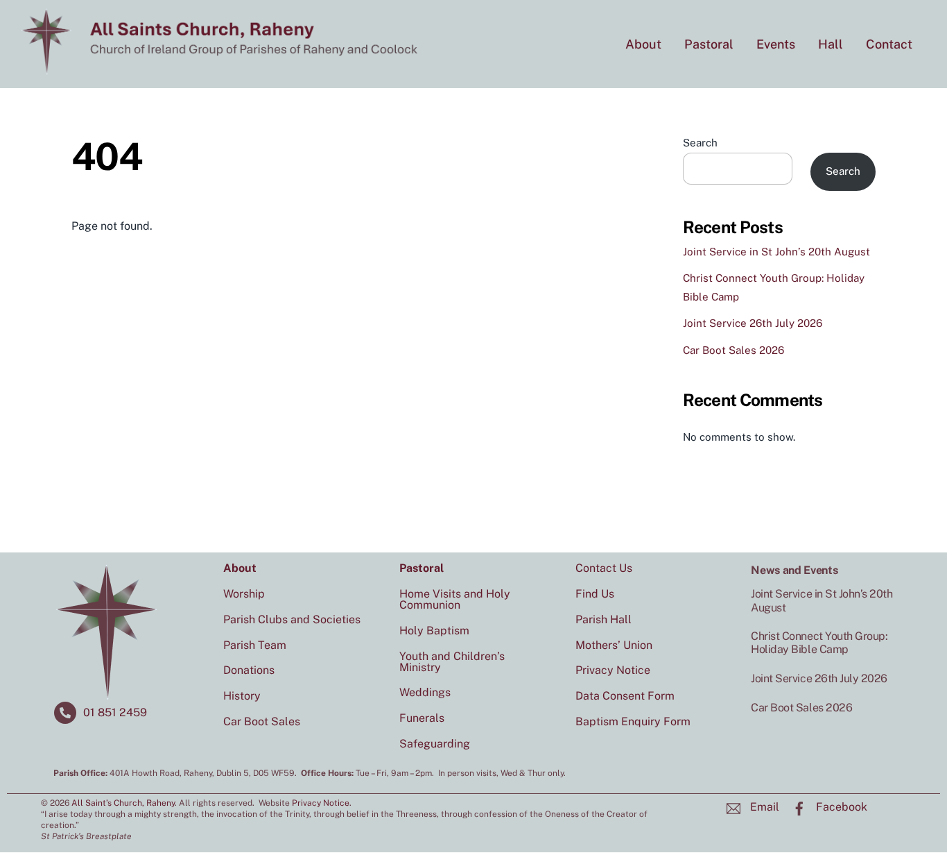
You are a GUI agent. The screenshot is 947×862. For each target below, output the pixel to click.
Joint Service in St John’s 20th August (776, 251)
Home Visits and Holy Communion (454, 599)
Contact (889, 44)
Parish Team (254, 645)
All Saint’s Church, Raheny (123, 803)
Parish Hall (603, 619)
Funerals (421, 718)
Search (700, 143)
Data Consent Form (625, 695)
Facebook (840, 806)
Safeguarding (434, 743)
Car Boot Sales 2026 (733, 350)
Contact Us (603, 568)
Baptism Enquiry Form (632, 721)
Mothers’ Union (613, 645)
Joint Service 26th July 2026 (752, 323)
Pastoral (708, 44)
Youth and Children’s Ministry (452, 662)
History (242, 695)
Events (775, 44)
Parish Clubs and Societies (291, 619)
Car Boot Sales (261, 721)
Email (763, 806)
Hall (830, 44)
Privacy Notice (612, 670)
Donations (249, 670)
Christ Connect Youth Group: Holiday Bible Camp (819, 642)
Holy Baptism (434, 630)
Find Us (594, 593)
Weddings (425, 692)
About (643, 44)
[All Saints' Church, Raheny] (222, 69)
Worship (244, 593)
